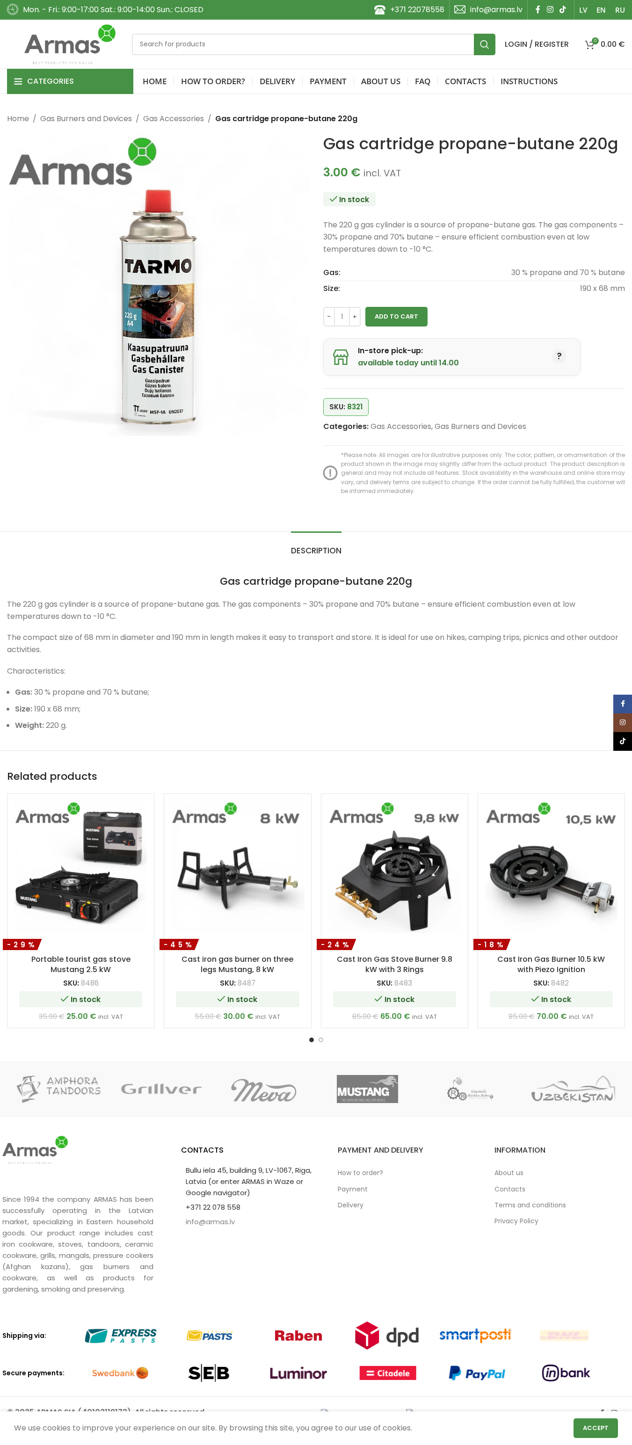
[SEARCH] (484, 44)
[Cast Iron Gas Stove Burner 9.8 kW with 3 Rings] (394, 867)
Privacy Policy (516, 1221)
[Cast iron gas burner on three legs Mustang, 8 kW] (237, 867)
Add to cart (396, 316)
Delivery (350, 1205)
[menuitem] (583, 10)
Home (18, 118)
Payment (353, 1189)
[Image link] (35, 1149)
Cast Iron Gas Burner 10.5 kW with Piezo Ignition (551, 964)
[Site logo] (70, 43)
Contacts (509, 1189)
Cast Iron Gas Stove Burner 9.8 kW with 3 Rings (394, 964)
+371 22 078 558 (213, 1207)
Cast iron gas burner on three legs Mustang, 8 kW (237, 964)
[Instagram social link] (550, 9)
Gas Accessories (173, 118)
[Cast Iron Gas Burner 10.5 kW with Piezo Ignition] (551, 867)
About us (508, 1172)
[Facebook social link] (538, 9)
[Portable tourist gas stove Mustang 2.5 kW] (81, 867)
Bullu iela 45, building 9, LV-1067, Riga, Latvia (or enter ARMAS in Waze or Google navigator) (249, 1181)
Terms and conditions (530, 1205)
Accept (596, 1427)
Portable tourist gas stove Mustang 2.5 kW (81, 964)
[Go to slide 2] (321, 1040)
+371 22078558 (417, 9)
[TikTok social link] (563, 9)
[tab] (316, 545)
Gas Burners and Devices (86, 118)
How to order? (360, 1172)
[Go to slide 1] (311, 1040)
